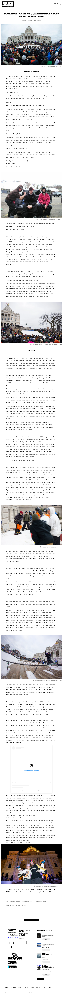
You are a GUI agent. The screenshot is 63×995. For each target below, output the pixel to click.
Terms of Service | (16, 992)
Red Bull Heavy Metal (42, 901)
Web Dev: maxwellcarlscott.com (27, 992)
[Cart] (60, 4)
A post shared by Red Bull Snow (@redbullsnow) (31, 790)
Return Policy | (8, 992)
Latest (27, 987)
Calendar (39, 4)
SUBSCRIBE (21, 4)
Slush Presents (44, 4)
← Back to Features (31, 920)
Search (6, 987)
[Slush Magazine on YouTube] (12, 947)
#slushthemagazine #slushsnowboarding (11, 938)
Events (20, 987)
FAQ (45, 987)
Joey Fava (18, 901)
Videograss (35, 4)
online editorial (33, 901)
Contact (38, 987)
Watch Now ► (30, 4)
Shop (18, 4)
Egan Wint (12, 901)
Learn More (46, 939)
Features (25, 4)
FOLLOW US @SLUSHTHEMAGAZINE (11, 935)
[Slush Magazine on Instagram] (14, 943)
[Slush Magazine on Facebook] (10, 943)
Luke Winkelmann (25, 901)
